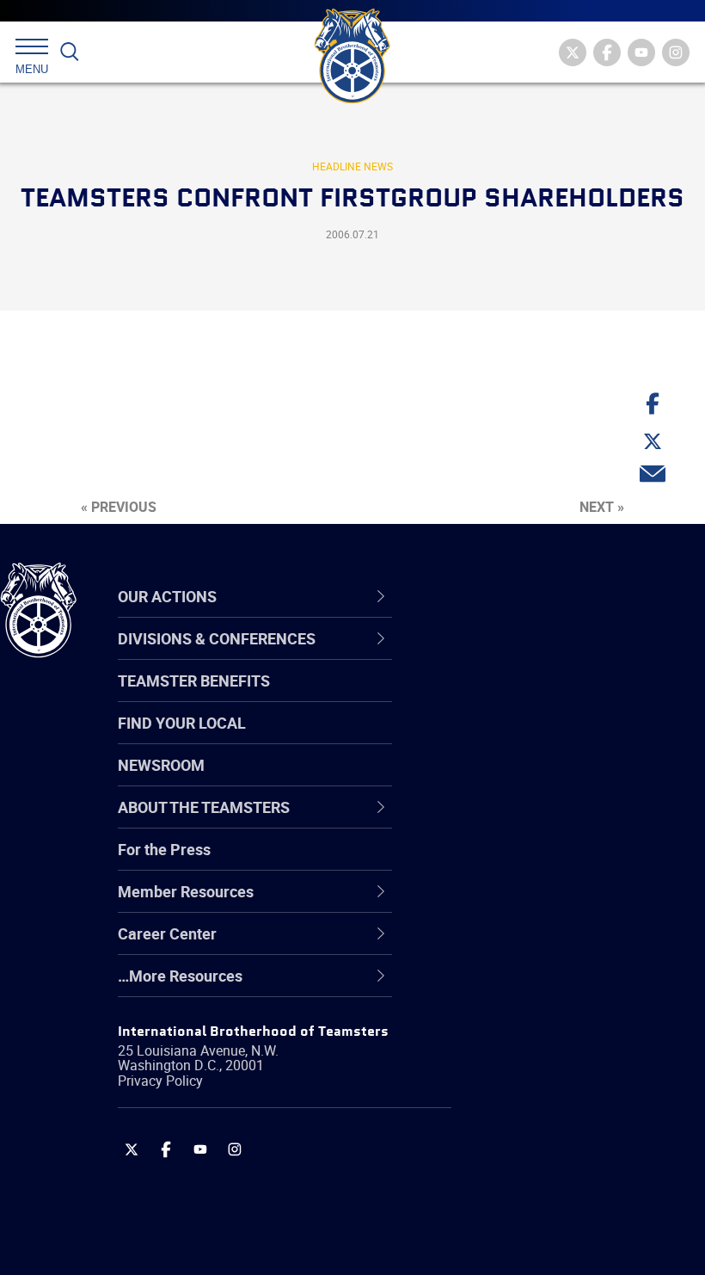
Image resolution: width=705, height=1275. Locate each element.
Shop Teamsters (509, 738)
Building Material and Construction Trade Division (546, 779)
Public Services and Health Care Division (561, 1233)
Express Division (507, 903)
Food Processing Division (537, 944)
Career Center (511, 596)
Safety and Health (513, 738)
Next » (601, 506)
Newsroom (161, 765)
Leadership (490, 696)
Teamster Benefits (194, 680)
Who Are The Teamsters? (539, 655)
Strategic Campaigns (524, 696)
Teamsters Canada (518, 779)
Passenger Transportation (540, 1192)
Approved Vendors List (529, 820)
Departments (497, 779)
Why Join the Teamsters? (539, 655)
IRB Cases (487, 862)
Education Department (529, 696)
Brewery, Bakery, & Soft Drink (551, 738)
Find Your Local (182, 722)
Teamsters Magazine (525, 696)
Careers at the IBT (514, 696)
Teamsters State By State (540, 655)
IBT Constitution (507, 820)
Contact (479, 655)
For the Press (164, 849)
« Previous (118, 506)
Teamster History (512, 738)
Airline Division (502, 655)
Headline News (352, 166)
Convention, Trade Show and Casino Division (550, 861)
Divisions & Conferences (551, 596)
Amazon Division (509, 696)
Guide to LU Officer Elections (549, 862)
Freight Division (504, 985)
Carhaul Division (507, 820)
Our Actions (501, 596)
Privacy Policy (160, 1080)
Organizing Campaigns (529, 655)
